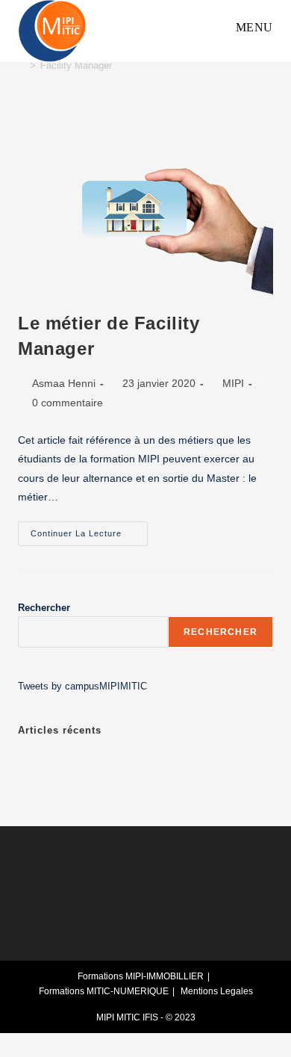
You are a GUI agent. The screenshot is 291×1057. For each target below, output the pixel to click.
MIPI (233, 383)
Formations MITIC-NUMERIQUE (104, 991)
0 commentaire (67, 403)
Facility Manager (76, 65)
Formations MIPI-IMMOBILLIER (141, 976)
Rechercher (44, 607)
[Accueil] (21, 65)
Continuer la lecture (89, 529)
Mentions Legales (217, 991)
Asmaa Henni (64, 383)
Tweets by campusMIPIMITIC (82, 686)
